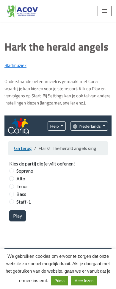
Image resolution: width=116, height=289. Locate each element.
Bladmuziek (15, 65)
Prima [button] (59, 281)
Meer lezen (83, 281)
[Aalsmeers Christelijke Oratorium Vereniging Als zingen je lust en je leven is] (22, 11)
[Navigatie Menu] (105, 11)
